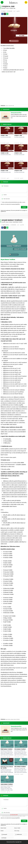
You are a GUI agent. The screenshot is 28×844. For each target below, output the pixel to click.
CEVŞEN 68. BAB (18, 170)
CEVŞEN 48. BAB (4, 153)
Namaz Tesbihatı (9, 222)
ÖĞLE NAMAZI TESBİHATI (20, 766)
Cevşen (7, 8)
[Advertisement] (14, 90)
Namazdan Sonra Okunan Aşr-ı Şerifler (7, 767)
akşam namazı (7, 719)
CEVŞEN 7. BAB (4, 135)
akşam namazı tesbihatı (15, 719)
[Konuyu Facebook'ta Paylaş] (2, 14)
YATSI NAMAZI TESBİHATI (20, 749)
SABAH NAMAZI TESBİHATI (7, 784)
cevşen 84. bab (11, 105)
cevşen (6, 105)
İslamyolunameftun (16, 112)
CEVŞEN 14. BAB (18, 135)
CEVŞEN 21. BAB (4, 170)
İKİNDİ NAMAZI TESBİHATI (6, 749)
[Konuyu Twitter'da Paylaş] (5, 14)
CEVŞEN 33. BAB (18, 153)
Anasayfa (3, 8)
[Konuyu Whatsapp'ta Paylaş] (7, 14)
